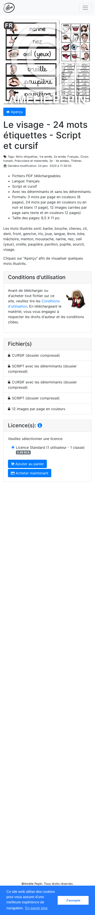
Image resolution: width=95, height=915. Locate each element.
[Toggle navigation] (85, 7)
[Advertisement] (47, 683)
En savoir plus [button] (36, 908)
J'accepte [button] (73, 900)
